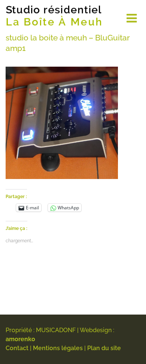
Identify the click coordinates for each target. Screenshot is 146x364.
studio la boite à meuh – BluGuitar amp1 (68, 43)
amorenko (20, 339)
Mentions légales (58, 348)
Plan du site (104, 348)
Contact (17, 348)
